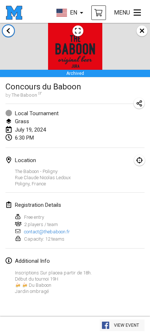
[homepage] (14, 12)
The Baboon (24, 95)
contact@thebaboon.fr (47, 231)
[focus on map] (139, 160)
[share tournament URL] (139, 103)
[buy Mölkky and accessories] (98, 12)
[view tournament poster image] (77, 30)
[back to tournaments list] (8, 30)
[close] (142, 30)
